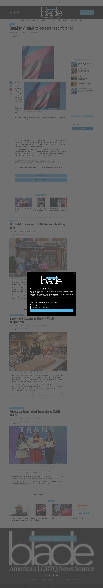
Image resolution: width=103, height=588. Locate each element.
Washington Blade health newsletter (40, 307)
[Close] (74, 273)
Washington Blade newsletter (39, 304)
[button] (51, 305)
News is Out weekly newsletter (39, 306)
